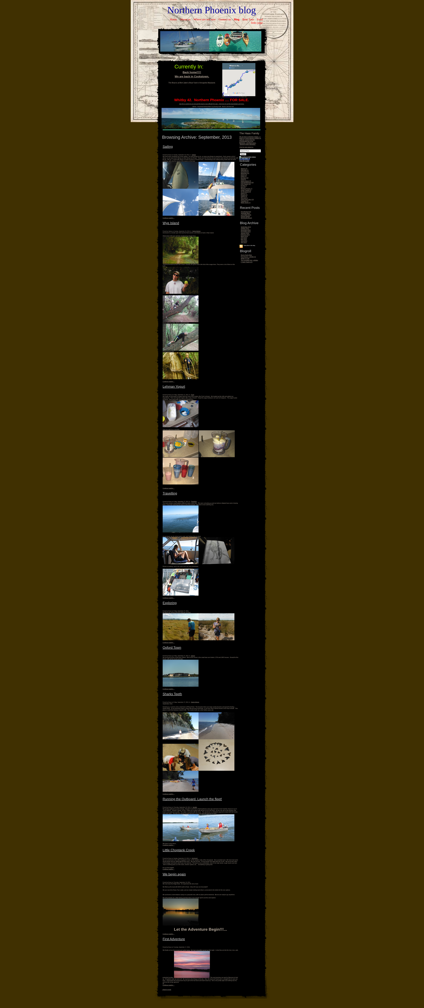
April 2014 (244, 238)
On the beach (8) (246, 192)
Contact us (225, 19)
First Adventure (174, 939)
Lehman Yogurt (174, 386)
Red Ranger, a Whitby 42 (248, 257)
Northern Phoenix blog (211, 10)
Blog (236, 19)
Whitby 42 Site (245, 258)
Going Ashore (196, 231)
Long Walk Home (246, 215)
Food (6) (243, 179)
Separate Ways (245, 213)
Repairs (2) (244, 195)
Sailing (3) (244, 196)
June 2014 (244, 241)
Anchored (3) (245, 171)
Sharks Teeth (172, 694)
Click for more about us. (246, 147)
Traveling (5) (244, 201)
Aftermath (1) (245, 170)
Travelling (170, 493)
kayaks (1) (244, 185)
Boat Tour (248, 19)
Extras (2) (244, 176)
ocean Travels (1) (246, 190)
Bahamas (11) (245, 173)
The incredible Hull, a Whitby (249, 260)
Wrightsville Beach (246, 218)
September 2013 (246, 227)
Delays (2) (244, 175)
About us (185, 19)
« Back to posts (166, 989)
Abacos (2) (244, 168)
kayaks (195, 807)
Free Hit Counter (244, 161)
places (193, 656)
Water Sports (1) (246, 202)
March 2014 (244, 236)
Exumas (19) (244, 178)
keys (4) (243, 187)
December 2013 (246, 231)
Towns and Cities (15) (247, 199)
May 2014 (244, 239)
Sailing (168, 146)
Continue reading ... (168, 218)
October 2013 (245, 228)
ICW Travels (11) (246, 184)
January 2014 (245, 233)
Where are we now (204, 19)
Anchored (195, 858)
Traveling (194, 501)
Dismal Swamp (245, 216)
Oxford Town (172, 647)
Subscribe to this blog (249, 245)
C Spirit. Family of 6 (246, 262)
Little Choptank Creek (179, 850)
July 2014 (244, 242)
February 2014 (245, 234)
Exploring (170, 603)
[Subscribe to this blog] (241, 246)
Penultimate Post (246, 212)
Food (260, 19)
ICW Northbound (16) (247, 182)
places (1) (244, 193)
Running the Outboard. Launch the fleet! (192, 799)
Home (173, 19)
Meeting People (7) (246, 189)
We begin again (174, 874)
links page (257, 22)
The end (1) (244, 198)
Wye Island (171, 223)
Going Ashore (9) (246, 181)
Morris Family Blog (246, 255)
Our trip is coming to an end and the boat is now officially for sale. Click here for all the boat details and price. (211, 104)
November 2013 (246, 230)
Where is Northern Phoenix (232, 96)
